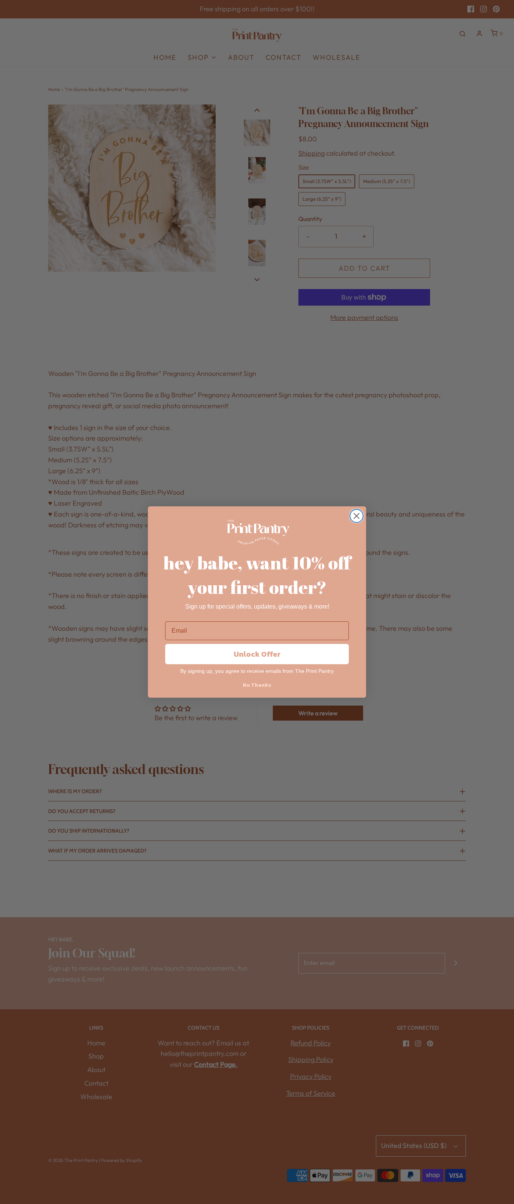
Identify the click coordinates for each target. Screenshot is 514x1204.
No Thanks (257, 685)
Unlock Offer (257, 654)
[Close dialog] (356, 515)
